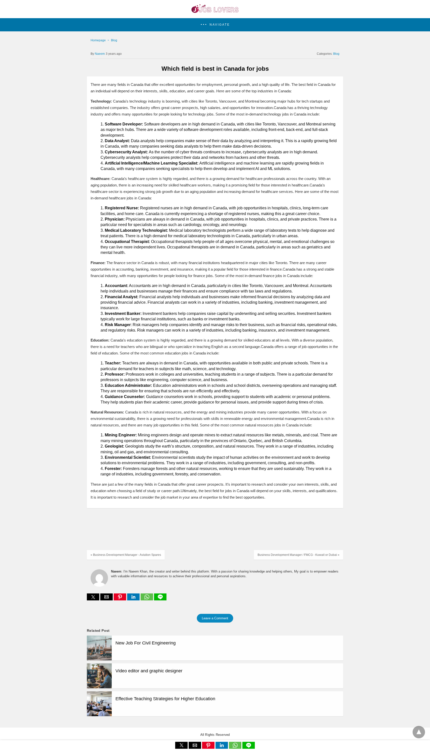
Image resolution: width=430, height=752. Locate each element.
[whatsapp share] (147, 599)
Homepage (98, 40)
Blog (114, 40)
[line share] (160, 599)
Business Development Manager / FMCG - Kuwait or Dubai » (298, 555)
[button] (215, 24)
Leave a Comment (215, 618)
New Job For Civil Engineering (145, 642)
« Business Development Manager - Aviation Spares (126, 555)
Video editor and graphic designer (148, 670)
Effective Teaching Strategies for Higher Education (165, 698)
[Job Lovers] (215, 11)
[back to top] (419, 732)
